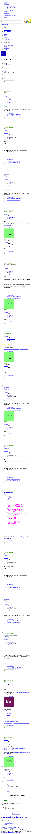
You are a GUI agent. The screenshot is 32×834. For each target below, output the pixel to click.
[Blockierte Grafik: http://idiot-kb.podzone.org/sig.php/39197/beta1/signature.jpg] (16, 722)
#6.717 (8, 687)
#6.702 (8, 138)
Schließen (18, 832)
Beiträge (6, 96)
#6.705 (8, 246)
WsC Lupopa (9, 828)
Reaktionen (6, 94)
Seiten (5, 35)
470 (5, 77)
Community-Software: (11, 827)
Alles (5, 27)
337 (5, 74)
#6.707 (8, 316)
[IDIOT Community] (16, 23)
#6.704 (8, 218)
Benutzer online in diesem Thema (14, 817)
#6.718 (8, 715)
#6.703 (8, 185)
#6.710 (8, 398)
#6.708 (8, 340)
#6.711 (8, 428)
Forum (5, 37)
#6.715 (8, 610)
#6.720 (8, 774)
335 (5, 71)
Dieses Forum (7, 31)
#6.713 (8, 499)
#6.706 (8, 274)
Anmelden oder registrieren (10, 15)
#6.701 (8, 102)
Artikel (5, 34)
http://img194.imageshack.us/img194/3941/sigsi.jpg (16, 349)
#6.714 (8, 563)
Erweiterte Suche (8, 39)
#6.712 (8, 456)
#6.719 (8, 744)
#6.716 (8, 644)
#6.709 (8, 370)
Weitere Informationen (9, 832)
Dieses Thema (7, 30)
